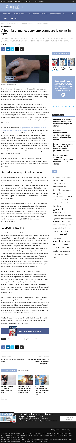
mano (63, 222)
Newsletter (42, 1)
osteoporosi (66, 225)
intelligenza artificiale (60, 215)
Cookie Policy (66, 430)
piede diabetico (64, 228)
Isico (69, 215)
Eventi (10, 1)
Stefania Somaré (6, 45)
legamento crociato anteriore (62, 219)
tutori (54, 257)
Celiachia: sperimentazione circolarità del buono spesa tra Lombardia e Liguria (62, 134)
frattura (57, 206)
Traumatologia (19, 14)
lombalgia (56, 222)
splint (27, 339)
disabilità (68, 199)
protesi (63, 234)
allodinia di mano (19, 339)
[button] (72, 14)
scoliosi (57, 244)
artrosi (56, 190)
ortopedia (57, 225)
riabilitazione (61, 241)
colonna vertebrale (59, 196)
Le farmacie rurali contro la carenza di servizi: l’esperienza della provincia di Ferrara (63, 147)
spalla (65, 244)
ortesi (68, 222)
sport (55, 248)
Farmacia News (58, 115)
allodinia (9, 339)
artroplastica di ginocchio (59, 186)
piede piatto (56, 231)
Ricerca (44, 14)
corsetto (69, 196)
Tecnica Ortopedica (57, 14)
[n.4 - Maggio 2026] (63, 62)
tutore (66, 254)
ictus (64, 212)
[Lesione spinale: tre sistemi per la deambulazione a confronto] (8, 380)
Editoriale (14, 19)
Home (3, 23)
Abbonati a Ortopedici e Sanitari (30, 331)
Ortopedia (7, 14)
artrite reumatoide (58, 180)
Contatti (35, 1)
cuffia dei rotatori (58, 200)
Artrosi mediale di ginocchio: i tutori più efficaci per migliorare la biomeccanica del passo (42, 390)
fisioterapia (64, 203)
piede (55, 228)
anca (63, 177)
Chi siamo (4, 1)
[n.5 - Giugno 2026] (13, 331)
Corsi (5, 19)
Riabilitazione (34, 14)
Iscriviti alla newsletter (63, 106)
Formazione (17, 1)
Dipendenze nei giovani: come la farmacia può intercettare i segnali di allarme (62, 122)
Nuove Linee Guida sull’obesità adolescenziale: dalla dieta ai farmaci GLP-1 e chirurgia (63, 159)
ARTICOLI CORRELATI (9, 370)
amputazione (56, 177)
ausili (63, 190)
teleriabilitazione (65, 251)
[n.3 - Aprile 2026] (71, 62)
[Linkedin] (73, 1)
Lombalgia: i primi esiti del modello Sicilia (12, 361)
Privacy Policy (54, 430)
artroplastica (59, 183)
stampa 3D (34, 339)
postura (55, 235)
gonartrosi (57, 212)
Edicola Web (55, 71)
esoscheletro (56, 203)
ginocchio (58, 209)
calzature (69, 190)
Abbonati (28, 1)
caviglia (57, 193)
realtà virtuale (57, 238)
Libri (23, 1)
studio (55, 251)
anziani (69, 177)
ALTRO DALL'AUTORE (25, 370)
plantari (64, 231)
